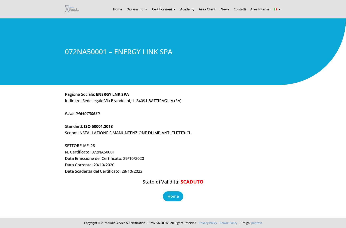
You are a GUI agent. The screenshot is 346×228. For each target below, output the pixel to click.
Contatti (240, 9)
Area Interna (260, 9)
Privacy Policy (208, 223)
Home (117, 9)
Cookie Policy (228, 223)
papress (256, 223)
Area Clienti (207, 9)
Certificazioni (162, 9)
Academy (187, 9)
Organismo (135, 9)
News (225, 9)
